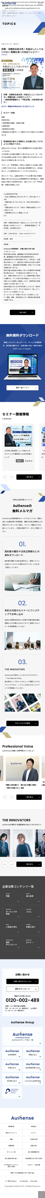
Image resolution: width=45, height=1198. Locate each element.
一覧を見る (29, 477)
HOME (4, 10)
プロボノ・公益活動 (33, 1165)
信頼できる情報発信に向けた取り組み (22, 1173)
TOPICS (12, 10)
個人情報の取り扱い (11, 1158)
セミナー (17, 44)
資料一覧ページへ (22, 388)
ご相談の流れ (34, 1139)
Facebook (24, 1181)
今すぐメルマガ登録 (22, 723)
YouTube (33, 1181)
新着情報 (11, 1145)
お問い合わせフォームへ (23, 981)
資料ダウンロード (22, 989)
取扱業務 (11, 1126)
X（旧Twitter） (11, 1181)
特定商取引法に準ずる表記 (33, 1158)
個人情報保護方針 (33, 1152)
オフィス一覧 (11, 1152)
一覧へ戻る (22, 312)
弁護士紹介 (33, 1145)
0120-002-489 (22, 1000)
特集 (11, 1139)
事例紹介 (34, 1126)
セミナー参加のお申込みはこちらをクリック (17, 106)
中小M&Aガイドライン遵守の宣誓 (11, 1165)
